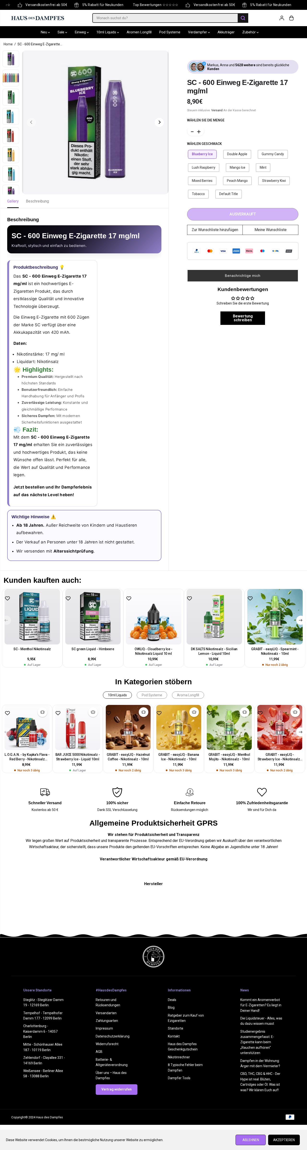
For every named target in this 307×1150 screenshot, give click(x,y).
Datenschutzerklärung (113, 1036)
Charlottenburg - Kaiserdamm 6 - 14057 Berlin (40, 1031)
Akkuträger (226, 32)
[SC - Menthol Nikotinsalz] (32, 616)
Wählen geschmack (204, 143)
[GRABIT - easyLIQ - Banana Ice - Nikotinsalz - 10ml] (178, 727)
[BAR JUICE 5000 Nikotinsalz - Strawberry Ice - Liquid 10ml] (77, 727)
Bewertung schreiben (243, 318)
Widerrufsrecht (107, 1044)
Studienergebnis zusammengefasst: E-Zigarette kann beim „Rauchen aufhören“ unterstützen (257, 1042)
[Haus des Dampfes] (37, 18)
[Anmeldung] (281, 18)
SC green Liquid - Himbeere (92, 649)
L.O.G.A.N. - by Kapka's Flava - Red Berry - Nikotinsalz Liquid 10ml (27, 757)
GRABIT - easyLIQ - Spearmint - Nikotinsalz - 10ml (275, 651)
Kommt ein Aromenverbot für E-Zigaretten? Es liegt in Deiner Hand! (260, 1005)
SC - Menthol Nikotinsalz (32, 649)
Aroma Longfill (188, 695)
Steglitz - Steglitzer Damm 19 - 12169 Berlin (43, 1002)
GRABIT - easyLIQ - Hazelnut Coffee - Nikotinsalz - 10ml (128, 757)
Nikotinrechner (179, 1057)
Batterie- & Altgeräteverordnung (112, 1062)
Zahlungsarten (107, 1021)
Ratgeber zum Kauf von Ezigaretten (186, 1018)
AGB (99, 1052)
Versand (217, 110)
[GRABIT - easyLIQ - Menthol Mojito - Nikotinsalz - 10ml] (229, 727)
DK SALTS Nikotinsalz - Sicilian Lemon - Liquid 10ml (214, 651)
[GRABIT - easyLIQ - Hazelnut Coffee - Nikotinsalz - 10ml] (128, 727)
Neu (44, 32)
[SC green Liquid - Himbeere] (93, 616)
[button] (242, 275)
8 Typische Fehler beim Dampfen (185, 1067)
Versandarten (106, 1013)
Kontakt (174, 1036)
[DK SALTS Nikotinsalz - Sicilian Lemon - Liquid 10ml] (214, 616)
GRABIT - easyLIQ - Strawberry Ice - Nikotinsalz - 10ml (280, 757)
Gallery (13, 201)
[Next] (159, 122)
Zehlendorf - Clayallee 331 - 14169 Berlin (44, 1060)
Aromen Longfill (139, 32)
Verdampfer (198, 32)
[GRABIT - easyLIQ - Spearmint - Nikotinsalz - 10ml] (275, 616)
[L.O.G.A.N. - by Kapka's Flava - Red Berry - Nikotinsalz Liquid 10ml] (27, 727)
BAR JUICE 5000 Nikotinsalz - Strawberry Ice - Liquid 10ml (77, 757)
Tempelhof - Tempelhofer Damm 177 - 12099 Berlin (43, 1015)
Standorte (175, 1028)
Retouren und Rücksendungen (108, 1002)
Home (8, 44)
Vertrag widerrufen (116, 1089)
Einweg (81, 32)
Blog (171, 1007)
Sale (61, 32)
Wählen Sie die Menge (205, 120)
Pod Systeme (169, 32)
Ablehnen (250, 1140)
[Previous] (31, 122)
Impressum (104, 1028)
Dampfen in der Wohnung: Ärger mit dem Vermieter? (260, 1063)
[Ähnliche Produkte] (42, 712)
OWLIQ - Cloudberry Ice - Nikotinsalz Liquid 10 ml (153, 651)
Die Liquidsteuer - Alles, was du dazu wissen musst (261, 1020)
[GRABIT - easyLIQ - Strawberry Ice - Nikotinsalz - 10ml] (279, 727)
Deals (172, 1000)
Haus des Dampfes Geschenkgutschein (183, 1046)
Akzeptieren (284, 1140)
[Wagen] (291, 18)
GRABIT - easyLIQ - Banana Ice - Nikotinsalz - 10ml (178, 757)
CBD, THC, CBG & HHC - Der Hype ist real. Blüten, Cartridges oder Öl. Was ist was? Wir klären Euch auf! (260, 1082)
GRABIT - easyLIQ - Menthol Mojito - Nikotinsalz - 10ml (229, 757)
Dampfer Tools (179, 1078)
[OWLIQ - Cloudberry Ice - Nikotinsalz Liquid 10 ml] (153, 616)
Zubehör (249, 32)
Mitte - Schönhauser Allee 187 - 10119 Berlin (42, 1047)
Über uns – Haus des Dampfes (111, 1075)
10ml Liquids (106, 32)
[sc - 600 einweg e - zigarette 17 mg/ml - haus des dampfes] (95, 122)
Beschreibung (37, 201)
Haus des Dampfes (49, 1117)
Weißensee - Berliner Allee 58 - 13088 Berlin (43, 1073)
